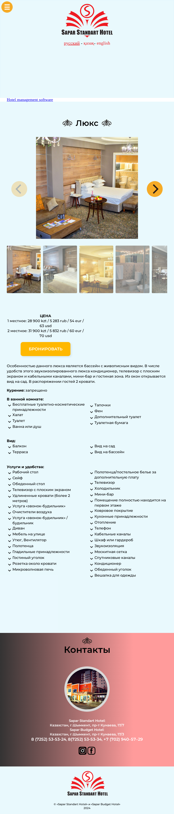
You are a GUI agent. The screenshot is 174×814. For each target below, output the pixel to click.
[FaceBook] (91, 753)
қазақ (89, 43)
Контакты (87, 649)
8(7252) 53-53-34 (85, 739)
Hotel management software (30, 99)
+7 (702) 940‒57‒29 (123, 739)
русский (72, 43)
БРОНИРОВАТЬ (46, 349)
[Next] (155, 189)
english (103, 43)
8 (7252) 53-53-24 (48, 739)
